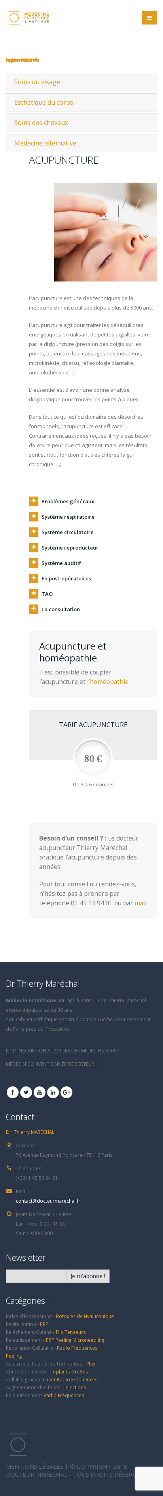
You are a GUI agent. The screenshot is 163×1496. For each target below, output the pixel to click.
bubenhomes (22, 60)
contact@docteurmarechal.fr (48, 1201)
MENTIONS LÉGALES (34, 1466)
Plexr (91, 1363)
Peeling (63, 1340)
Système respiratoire (68, 516)
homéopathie (109, 681)
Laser (50, 1379)
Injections (75, 1387)
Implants (60, 1371)
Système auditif (61, 563)
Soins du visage (37, 81)
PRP (44, 1324)
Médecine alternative (45, 143)
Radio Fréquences (77, 1348)
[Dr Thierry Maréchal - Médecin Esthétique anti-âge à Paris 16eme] (27, 18)
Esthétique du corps (43, 102)
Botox (62, 1316)
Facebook (13, 1092)
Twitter (26, 1092)
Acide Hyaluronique (92, 1316)
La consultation (61, 609)
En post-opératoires (66, 578)
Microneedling (88, 1340)
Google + (66, 1092)
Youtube (39, 1092)
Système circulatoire (68, 532)
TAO (47, 593)
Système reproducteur (70, 547)
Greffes (79, 1371)
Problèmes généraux (68, 501)
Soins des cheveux (41, 122)
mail (140, 903)
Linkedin (53, 1092)
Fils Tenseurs (71, 1332)
